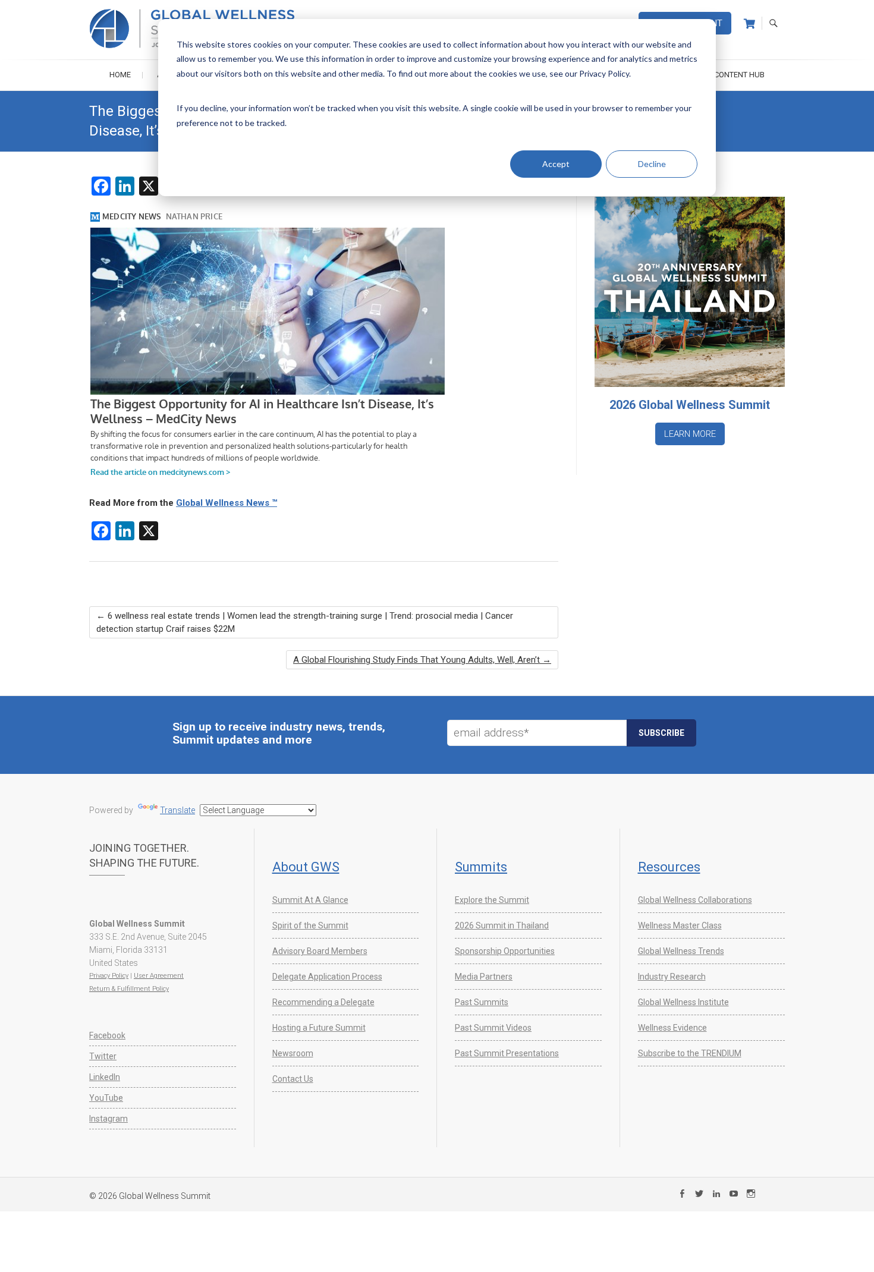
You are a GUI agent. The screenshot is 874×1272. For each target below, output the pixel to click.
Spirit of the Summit (310, 925)
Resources (669, 866)
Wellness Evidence (672, 1027)
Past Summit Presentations (507, 1053)
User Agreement (159, 976)
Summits (481, 866)
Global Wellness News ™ (226, 503)
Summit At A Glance (310, 900)
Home (120, 74)
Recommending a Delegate (323, 1002)
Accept (556, 164)
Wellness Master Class (680, 925)
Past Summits (481, 1002)
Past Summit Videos (493, 1027)
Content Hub (739, 74)
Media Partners (484, 976)
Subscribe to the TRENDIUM (689, 1053)
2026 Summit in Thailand (502, 925)
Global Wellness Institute (683, 1002)
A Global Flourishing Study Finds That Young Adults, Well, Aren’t (422, 659)
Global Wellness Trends (681, 951)
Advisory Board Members (319, 951)
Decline (652, 164)
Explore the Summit (492, 900)
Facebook (107, 1035)
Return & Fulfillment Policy (129, 989)
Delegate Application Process (327, 976)
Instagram (108, 1118)
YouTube (106, 1098)
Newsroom (292, 1053)
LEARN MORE (690, 434)
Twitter (103, 1056)
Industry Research (672, 976)
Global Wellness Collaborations (695, 900)
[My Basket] (749, 23)
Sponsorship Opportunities (505, 951)
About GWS (305, 866)
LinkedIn (104, 1077)
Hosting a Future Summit (319, 1027)
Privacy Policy (108, 976)
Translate (177, 810)
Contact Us (292, 1079)
